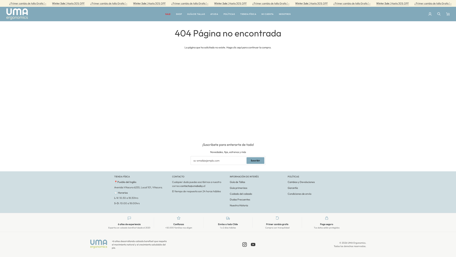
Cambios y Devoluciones (301, 182)
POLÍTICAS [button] (293, 176)
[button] (168, 14)
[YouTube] (253, 244)
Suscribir (255, 160)
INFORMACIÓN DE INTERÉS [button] (244, 176)
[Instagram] (244, 244)
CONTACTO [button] (178, 176)
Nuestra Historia (239, 205)
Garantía (293, 188)
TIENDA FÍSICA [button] (122, 176)
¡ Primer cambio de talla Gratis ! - (27, 3)
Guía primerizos (238, 188)
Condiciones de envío (299, 193)
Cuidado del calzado (241, 193)
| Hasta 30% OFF (68, 3)
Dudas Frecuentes (240, 199)
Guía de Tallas (237, 182)
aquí (239, 47)
